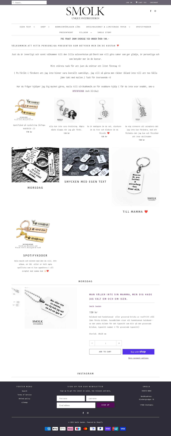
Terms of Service (25, 395)
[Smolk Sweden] (85, 14)
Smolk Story (105, 32)
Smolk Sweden (95, 306)
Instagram (85, 373)
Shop (44, 27)
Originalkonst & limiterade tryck (107, 27)
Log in (129, 2)
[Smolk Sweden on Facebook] (150, 11)
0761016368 (78, 91)
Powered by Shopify (95, 422)
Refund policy (24, 399)
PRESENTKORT (66, 32)
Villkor (84, 32)
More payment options (138, 358)
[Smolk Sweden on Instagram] (155, 11)
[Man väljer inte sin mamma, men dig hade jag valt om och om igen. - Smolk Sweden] (51, 309)
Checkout (154, 2)
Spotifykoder (143, 27)
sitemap (24, 402)
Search (24, 391)
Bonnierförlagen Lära (67, 27)
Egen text (26, 27)
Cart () (142, 2)
